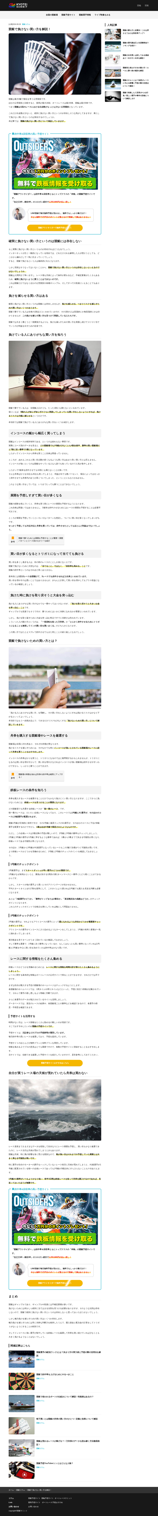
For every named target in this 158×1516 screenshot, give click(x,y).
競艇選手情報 (85, 15)
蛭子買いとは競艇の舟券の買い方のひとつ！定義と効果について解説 (67, 1419)
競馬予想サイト (34, 1502)
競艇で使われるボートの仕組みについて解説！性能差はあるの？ (65, 1397)
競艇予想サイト (68, 15)
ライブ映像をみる (102, 15)
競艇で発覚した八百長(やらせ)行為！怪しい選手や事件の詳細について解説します (136, 95)
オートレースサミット (63, 1498)
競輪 (139, 5)
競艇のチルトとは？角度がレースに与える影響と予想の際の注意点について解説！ (136, 83)
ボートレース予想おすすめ (52, 1502)
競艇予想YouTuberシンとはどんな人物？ (54, 1463)
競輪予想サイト (47, 1498)
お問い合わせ (33, 1507)
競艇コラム (26, 24)
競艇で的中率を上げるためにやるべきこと (55, 1374)
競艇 (147, 5)
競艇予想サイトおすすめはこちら (55, 1063)
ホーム (11, 1490)
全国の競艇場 (52, 15)
